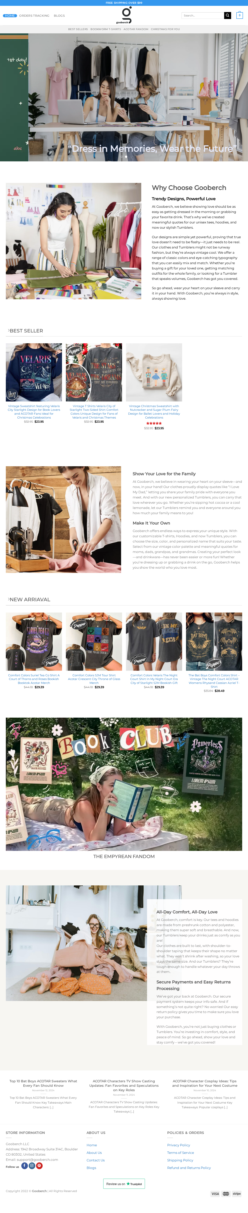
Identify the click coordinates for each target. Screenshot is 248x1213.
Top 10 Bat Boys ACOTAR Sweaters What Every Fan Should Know (43, 1083)
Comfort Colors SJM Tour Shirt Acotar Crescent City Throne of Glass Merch (94, 679)
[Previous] (9, 97)
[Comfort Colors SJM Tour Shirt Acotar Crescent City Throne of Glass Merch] (94, 642)
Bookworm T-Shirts (105, 29)
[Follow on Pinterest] (39, 1165)
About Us (94, 1153)
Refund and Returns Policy (189, 1168)
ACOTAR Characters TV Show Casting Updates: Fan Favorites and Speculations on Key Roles (124, 1085)
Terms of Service (180, 1153)
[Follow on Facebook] (24, 1165)
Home (10, 15)
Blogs (59, 15)
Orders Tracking (34, 15)
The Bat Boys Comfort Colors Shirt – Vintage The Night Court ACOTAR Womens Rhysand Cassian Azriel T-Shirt (214, 681)
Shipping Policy (180, 1160)
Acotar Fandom (136, 29)
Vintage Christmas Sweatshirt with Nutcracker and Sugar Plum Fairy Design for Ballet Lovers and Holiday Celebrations (154, 411)
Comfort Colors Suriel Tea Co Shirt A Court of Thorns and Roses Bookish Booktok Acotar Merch (34, 679)
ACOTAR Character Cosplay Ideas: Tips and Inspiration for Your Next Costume (204, 1083)
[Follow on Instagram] (32, 1165)
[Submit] (227, 15)
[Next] (238, 97)
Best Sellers (78, 29)
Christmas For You (165, 29)
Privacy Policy (178, 1145)
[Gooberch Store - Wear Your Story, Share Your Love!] (124, 15)
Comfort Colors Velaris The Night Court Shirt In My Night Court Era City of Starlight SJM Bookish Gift (154, 679)
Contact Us (96, 1160)
